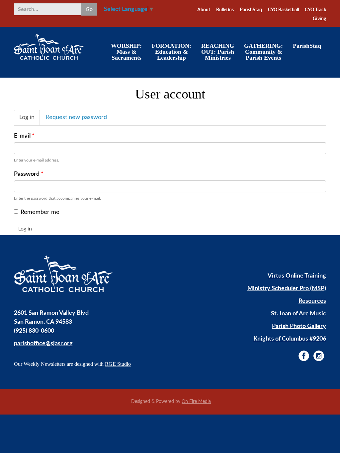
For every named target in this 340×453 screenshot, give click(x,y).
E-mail (24, 136)
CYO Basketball (283, 10)
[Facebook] (303, 356)
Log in (29, 120)
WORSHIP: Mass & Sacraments (126, 51)
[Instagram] (318, 356)
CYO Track (315, 10)
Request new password (76, 117)
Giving (319, 19)
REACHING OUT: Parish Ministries (217, 51)
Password (28, 174)
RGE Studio (118, 364)
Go (89, 9)
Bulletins (225, 10)
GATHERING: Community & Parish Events (263, 51)
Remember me (40, 212)
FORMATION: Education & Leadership (171, 51)
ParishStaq (251, 10)
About (203, 10)
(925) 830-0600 (34, 331)
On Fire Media (196, 401)
